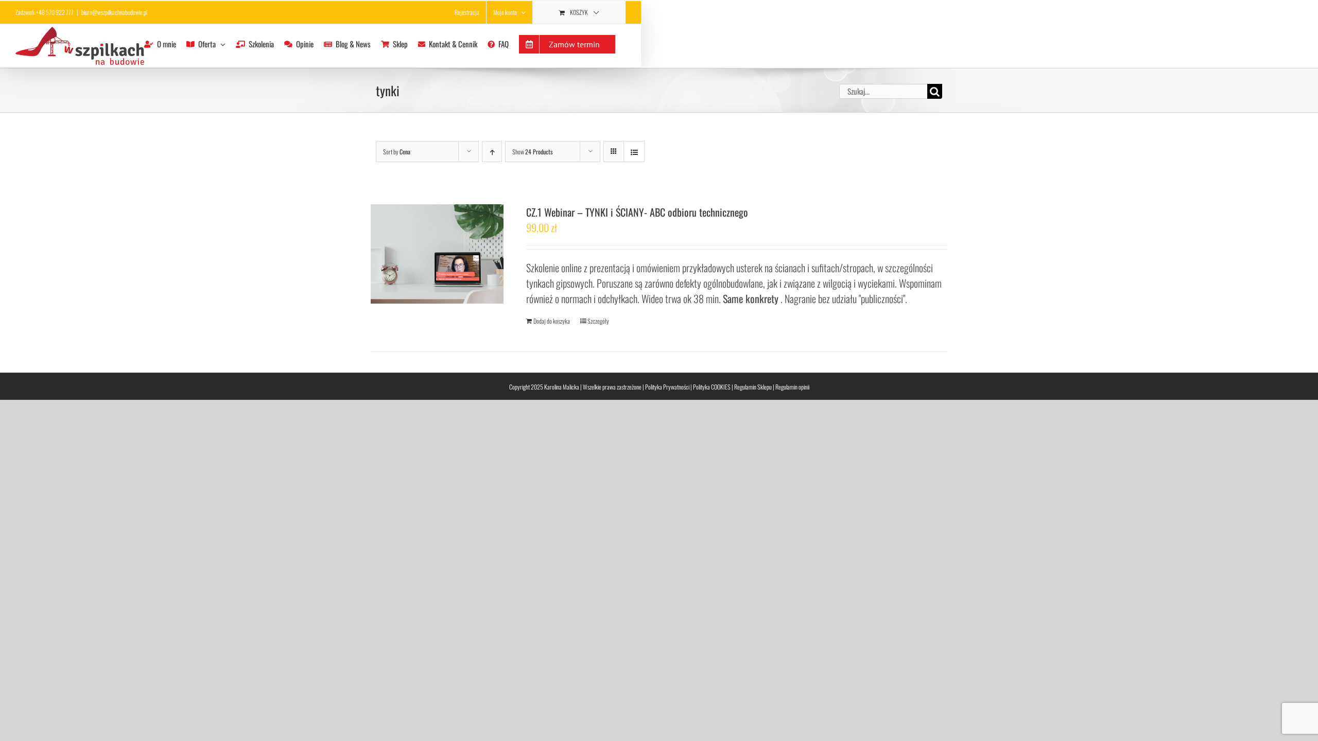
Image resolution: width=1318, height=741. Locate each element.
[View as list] (634, 152)
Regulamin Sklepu (753, 386)
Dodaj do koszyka (551, 320)
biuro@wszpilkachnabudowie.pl (114, 12)
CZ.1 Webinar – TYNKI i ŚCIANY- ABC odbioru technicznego (637, 212)
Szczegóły (598, 320)
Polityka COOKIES (712, 386)
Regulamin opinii (792, 386)
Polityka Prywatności (667, 386)
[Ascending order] (492, 151)
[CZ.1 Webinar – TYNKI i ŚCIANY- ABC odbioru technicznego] (437, 254)
